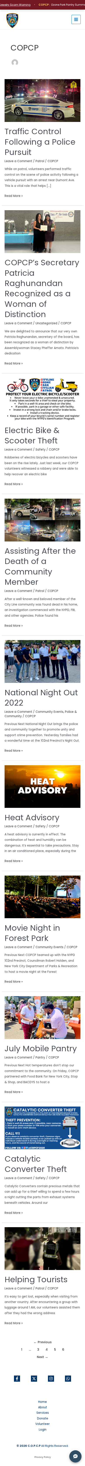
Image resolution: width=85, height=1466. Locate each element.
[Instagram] (51, 1379)
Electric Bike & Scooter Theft (32, 435)
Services (42, 1413)
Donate (42, 1418)
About (42, 1407)
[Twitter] (34, 1379)
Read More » (14, 195)
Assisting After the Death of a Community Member (40, 566)
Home (42, 1402)
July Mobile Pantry (41, 1048)
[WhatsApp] (68, 1379)
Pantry (40, 1057)
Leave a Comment (18, 161)
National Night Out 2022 (41, 697)
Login (42, 1430)
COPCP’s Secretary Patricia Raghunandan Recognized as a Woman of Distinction (42, 288)
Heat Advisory (32, 817)
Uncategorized (46, 323)
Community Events (49, 712)
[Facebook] (17, 1379)
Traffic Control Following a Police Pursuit (40, 142)
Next (42, 1357)
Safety (41, 450)
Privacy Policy (42, 1457)
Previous (43, 1342)
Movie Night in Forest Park (32, 933)
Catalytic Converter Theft (36, 1164)
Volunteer (42, 1424)
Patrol (40, 161)
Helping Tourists (36, 1279)
